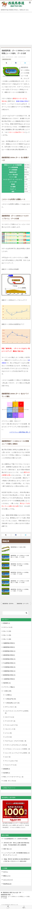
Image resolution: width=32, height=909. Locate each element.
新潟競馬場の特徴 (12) (9, 651)
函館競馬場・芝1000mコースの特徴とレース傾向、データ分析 (20, 590)
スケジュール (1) (7, 627)
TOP (12, 892)
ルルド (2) (7, 757)
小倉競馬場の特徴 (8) (9, 679)
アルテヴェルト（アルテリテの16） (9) (15, 741)
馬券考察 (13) (7, 683)
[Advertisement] (16, 29)
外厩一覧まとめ (7, 849)
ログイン (5, 871)
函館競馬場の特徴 (6, 59)
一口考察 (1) (8, 695)
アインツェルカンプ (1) (11, 761)
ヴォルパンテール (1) (10, 765)
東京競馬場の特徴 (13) (9, 659)
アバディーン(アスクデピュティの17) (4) (16, 745)
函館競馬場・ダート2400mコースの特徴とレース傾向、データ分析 (20, 556)
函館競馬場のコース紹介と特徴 (18, 547)
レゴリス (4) (8, 737)
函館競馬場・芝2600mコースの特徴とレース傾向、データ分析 (20, 573)
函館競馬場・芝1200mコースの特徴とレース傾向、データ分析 (20, 564)
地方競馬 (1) (6, 772)
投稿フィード (6, 875)
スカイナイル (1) (9, 717)
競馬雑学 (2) (6, 623)
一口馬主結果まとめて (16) (12, 703)
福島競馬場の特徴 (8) (9, 655)
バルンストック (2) (10, 729)
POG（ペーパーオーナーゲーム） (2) (13, 776)
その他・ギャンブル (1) (9, 780)
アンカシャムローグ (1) (11, 725)
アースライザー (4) (10, 721)
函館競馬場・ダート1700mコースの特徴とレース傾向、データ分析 (20, 581)
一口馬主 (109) (7, 691)
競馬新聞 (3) (6, 769)
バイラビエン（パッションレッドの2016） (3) (17, 749)
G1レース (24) (7, 631)
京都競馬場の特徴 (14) (9, 671)
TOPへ (24, 907)
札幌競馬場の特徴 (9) (9, 643)
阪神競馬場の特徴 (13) (9, 675)
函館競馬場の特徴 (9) (9, 647)
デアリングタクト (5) (10, 707)
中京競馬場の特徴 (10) (9, 667)
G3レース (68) (7, 639)
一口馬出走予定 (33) (10, 699)
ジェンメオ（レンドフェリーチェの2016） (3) (17, 753)
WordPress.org (7, 883)
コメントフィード (8, 879)
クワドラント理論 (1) (9, 687)
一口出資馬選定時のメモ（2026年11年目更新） (16, 838)
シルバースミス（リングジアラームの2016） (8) (17, 712)
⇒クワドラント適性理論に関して (19, 432)
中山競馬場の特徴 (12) (9, 663)
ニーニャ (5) (8, 733)
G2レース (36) (7, 635)
